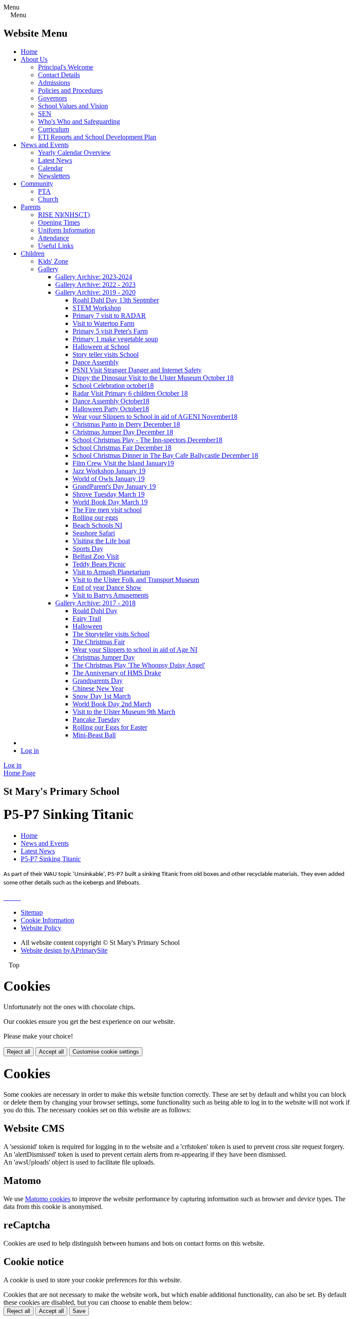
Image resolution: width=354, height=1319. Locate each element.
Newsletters (54, 175)
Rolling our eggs (95, 517)
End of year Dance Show (107, 587)
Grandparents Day (98, 680)
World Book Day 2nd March (112, 704)
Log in (30, 750)
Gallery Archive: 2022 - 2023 (95, 284)
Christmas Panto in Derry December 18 (126, 424)
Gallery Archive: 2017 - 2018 (95, 603)
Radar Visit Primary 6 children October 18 (130, 393)
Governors (52, 98)
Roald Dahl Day (95, 610)
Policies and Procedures (70, 90)
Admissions (54, 82)
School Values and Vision (73, 106)
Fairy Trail (87, 618)
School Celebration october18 (113, 385)
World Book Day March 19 (110, 502)
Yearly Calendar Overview (74, 152)
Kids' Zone (53, 261)
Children (32, 253)
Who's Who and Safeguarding (79, 121)
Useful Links (55, 245)
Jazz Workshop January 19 (109, 471)
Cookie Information (47, 920)
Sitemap (32, 912)
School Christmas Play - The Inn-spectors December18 (147, 440)
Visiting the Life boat (101, 541)
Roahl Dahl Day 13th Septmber (116, 300)
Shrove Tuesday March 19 (109, 494)
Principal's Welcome (65, 67)
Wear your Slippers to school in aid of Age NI (135, 649)
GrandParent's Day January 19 (114, 486)
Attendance (53, 238)
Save (79, 1311)
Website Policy (41, 928)
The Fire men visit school (107, 509)
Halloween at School (101, 346)
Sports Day (88, 548)
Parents (31, 207)
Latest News (55, 160)
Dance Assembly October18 (111, 401)
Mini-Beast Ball (94, 735)
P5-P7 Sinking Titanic (51, 859)
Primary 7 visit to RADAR (109, 315)
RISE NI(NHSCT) (64, 214)
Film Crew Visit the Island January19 (123, 463)
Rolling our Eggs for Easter (110, 727)
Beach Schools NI (97, 525)
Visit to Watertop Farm (103, 323)
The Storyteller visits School (111, 634)
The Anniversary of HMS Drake (117, 673)
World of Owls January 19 (109, 478)
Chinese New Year (98, 688)
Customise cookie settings (106, 1051)
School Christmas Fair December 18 (122, 447)
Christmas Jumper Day (104, 657)
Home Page (19, 773)
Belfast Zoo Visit (96, 556)
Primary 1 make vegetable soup (115, 339)
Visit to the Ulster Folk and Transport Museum (136, 579)
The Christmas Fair (99, 641)
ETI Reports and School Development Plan (97, 137)
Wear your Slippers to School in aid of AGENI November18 (155, 416)
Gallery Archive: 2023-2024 (93, 276)
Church (48, 199)
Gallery (48, 269)
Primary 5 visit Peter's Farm (110, 331)
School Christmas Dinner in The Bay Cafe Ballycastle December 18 (165, 455)
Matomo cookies (47, 1199)
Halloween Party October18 (111, 408)
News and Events (45, 144)
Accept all (51, 1051)
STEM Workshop (97, 308)
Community (37, 183)
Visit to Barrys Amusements (111, 595)
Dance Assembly (96, 362)
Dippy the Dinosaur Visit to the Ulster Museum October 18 (153, 377)
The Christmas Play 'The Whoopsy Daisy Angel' (139, 665)
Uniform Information (66, 230)
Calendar (50, 168)
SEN (44, 113)
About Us (34, 59)
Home (29, 51)
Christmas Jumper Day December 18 (123, 432)
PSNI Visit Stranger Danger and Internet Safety (137, 370)
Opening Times (59, 222)
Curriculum (53, 129)
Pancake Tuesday (96, 719)
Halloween (87, 626)
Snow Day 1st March (102, 696)
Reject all (18, 1051)
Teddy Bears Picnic (99, 564)
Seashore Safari (94, 533)
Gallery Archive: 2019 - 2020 (95, 292)
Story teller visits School (106, 354)
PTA (44, 191)
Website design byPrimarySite (64, 950)
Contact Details (59, 75)
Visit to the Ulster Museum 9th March (124, 711)
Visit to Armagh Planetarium (111, 572)
